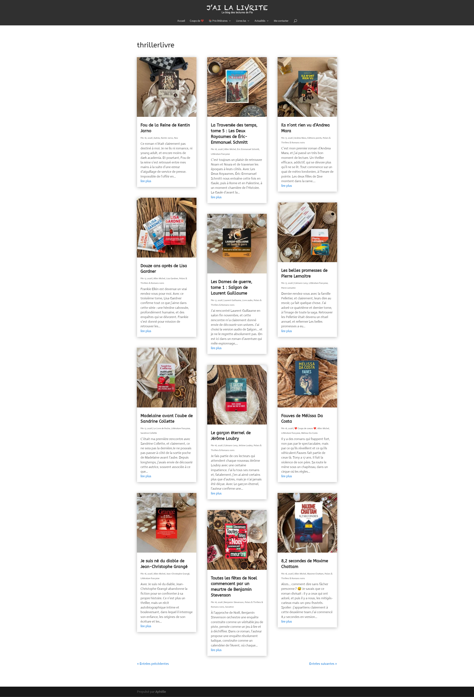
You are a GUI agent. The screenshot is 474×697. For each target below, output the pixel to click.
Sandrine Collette (149, 433)
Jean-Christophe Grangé (177, 573)
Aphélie (160, 692)
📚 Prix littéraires (218, 20)
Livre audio (247, 300)
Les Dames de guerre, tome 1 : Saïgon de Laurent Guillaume (231, 287)
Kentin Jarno (167, 137)
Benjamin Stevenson (234, 602)
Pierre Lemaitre (288, 287)
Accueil (181, 20)
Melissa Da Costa (309, 433)
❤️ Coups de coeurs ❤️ (305, 428)
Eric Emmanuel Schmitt (248, 149)
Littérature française (180, 428)
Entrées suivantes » (323, 664)
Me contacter (281, 20)
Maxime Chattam (315, 573)
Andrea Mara (300, 137)
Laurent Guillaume (232, 300)
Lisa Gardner (172, 278)
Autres (157, 137)
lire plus (146, 181)
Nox (176, 137)
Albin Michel (159, 278)
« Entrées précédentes (153, 664)
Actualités (260, 20)
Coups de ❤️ (197, 20)
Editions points (314, 137)
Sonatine (229, 606)
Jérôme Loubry (246, 445)
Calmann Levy (231, 445)
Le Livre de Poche (161, 428)
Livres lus (241, 20)
